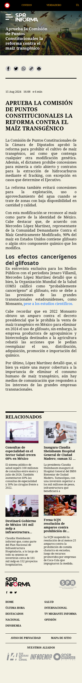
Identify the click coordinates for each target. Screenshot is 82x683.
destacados (14, 614)
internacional (55, 608)
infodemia (13, 625)
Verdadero (40, 5)
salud (49, 602)
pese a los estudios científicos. (48, 303)
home (9, 602)
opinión (50, 620)
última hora (15, 608)
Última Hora (70, 5)
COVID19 (13, 5)
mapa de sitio (61, 638)
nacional (12, 620)
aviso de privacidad (26, 638)
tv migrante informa (60, 614)
